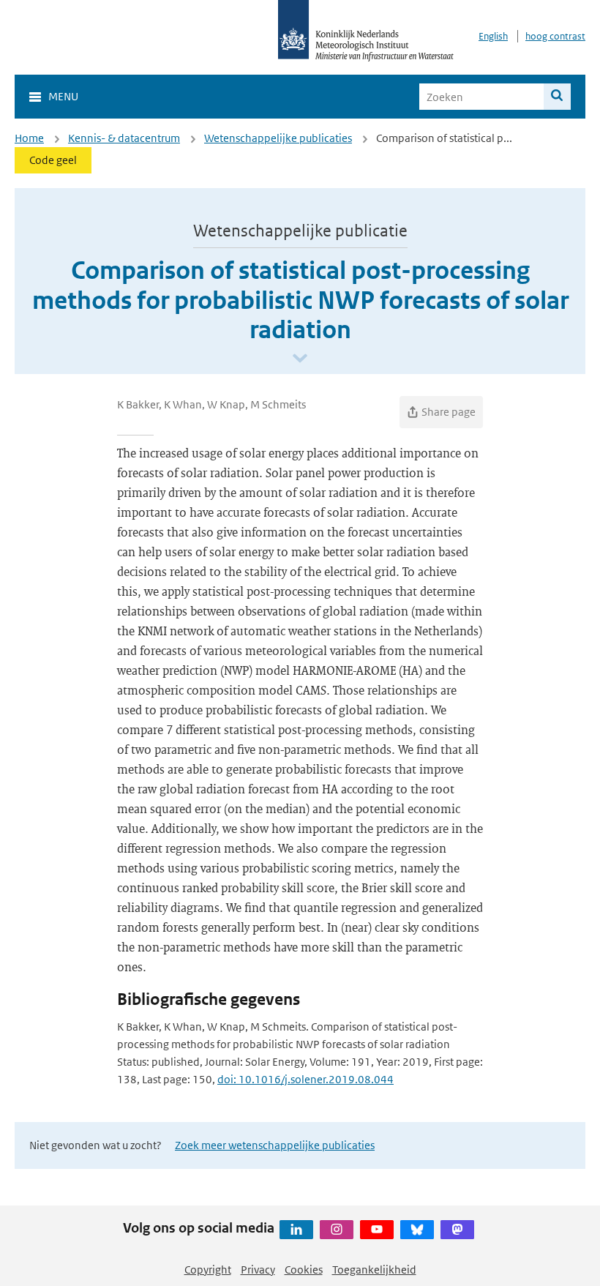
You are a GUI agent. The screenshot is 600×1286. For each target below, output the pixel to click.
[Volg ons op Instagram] (336, 1229)
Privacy (258, 1269)
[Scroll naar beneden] (300, 359)
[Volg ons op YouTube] (377, 1229)
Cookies (304, 1269)
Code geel (53, 160)
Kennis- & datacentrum (124, 138)
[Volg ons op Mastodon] (457, 1229)
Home (29, 138)
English (493, 36)
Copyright (207, 1269)
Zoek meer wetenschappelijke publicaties (275, 1145)
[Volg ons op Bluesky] (417, 1229)
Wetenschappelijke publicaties (278, 138)
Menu (63, 96)
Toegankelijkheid (374, 1269)
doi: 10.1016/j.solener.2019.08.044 (305, 1079)
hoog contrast (555, 36)
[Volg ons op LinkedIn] (296, 1229)
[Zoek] (557, 96)
